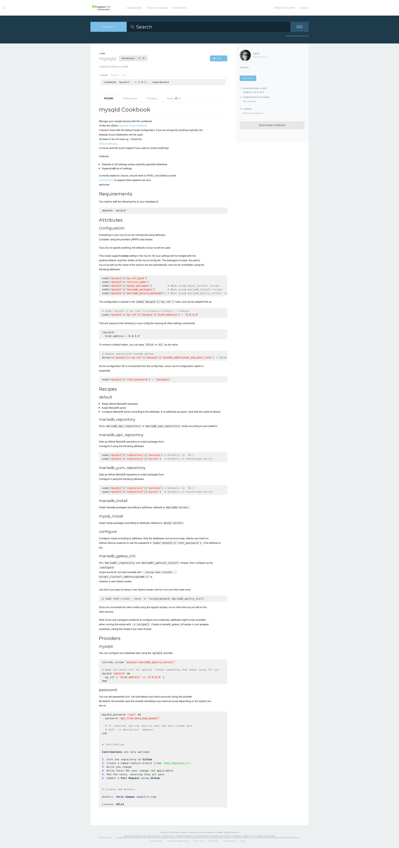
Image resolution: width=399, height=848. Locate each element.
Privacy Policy (198, 841)
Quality (174, 98)
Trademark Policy (229, 841)
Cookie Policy (213, 841)
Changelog (152, 98)
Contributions (106, 180)
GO (300, 26)
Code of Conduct (156, 841)
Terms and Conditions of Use (178, 841)
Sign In (304, 8)
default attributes (108, 143)
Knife (124, 75)
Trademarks (107, 837)
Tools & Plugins (157, 8)
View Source (248, 78)
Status (243, 841)
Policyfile (104, 75)
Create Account (284, 8)
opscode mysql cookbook (133, 125)
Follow (220, 58)
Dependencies (130, 98)
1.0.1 (131, 58)
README (108, 98)
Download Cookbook (272, 125)
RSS (103, 53)
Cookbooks (134, 8)
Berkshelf (115, 75)
